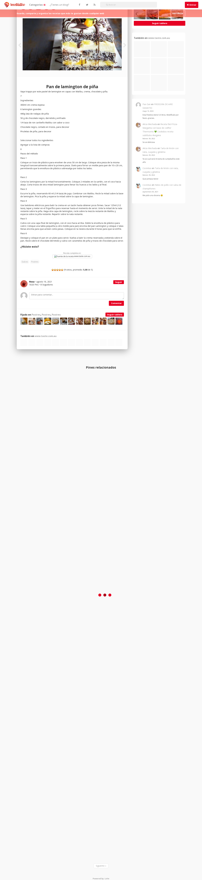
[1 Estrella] (52, 270)
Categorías (36, 4)
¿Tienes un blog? (59, 4)
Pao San (147, 104)
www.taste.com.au (82, 256)
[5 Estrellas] (62, 270)
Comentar (116, 303)
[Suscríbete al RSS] (94, 4)
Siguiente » (101, 865)
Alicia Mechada (150, 124)
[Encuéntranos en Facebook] (79, 4)
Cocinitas (147, 168)
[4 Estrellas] (60, 270)
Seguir (118, 282)
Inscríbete (177, 13)
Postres (34, 261)
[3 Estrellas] (57, 270)
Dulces (25, 261)
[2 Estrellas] (55, 270)
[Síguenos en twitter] (87, 4)
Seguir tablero (114, 314)
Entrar (193, 4)
